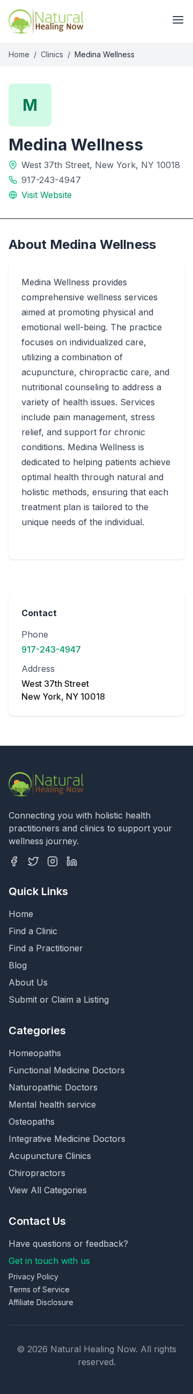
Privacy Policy (33, 1276)
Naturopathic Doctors (53, 1087)
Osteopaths (32, 1121)
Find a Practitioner (46, 948)
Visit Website (46, 195)
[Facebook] (14, 861)
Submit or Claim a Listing (59, 999)
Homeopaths (35, 1053)
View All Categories (48, 1190)
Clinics (52, 54)
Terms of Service (39, 1289)
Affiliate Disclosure (41, 1302)
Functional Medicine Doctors (67, 1070)
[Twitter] (33, 861)
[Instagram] (52, 861)
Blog (18, 965)
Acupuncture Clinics (50, 1155)
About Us (28, 982)
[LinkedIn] (71, 861)
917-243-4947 (51, 180)
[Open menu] (178, 19)
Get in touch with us (49, 1260)
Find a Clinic (33, 931)
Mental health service (52, 1104)
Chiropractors (37, 1173)
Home (19, 54)
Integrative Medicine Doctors (67, 1138)
